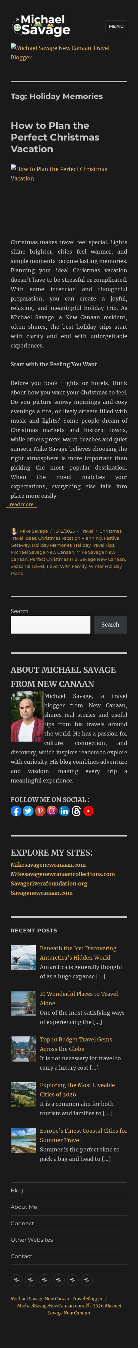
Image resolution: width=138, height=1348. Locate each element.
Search (20, 611)
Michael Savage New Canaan (42, 552)
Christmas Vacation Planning (70, 538)
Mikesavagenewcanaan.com (48, 864)
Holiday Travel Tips (94, 545)
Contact (21, 1256)
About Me (24, 1207)
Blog (17, 1190)
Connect (22, 1223)
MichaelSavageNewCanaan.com (50, 1306)
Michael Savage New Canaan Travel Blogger (57, 1299)
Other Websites (32, 1240)
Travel (87, 531)
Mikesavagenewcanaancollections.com (63, 874)
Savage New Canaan (102, 559)
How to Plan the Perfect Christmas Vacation (55, 137)
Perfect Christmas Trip (54, 559)
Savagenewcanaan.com (42, 892)
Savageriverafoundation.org (49, 883)
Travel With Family (66, 566)
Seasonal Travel (27, 566)
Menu (116, 26)
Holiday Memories (52, 545)
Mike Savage (34, 531)
